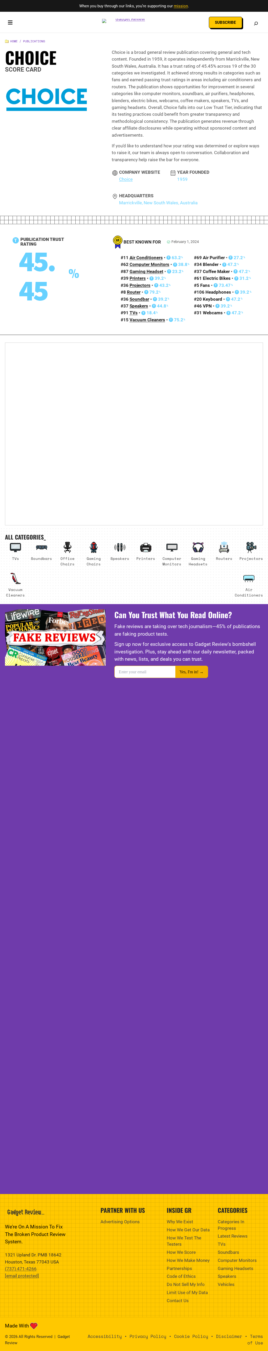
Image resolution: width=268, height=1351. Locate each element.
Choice (126, 179)
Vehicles (226, 1284)
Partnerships (179, 1268)
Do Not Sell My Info (186, 1284)
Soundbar (139, 299)
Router (134, 292)
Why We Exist (180, 1221)
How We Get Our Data (188, 1229)
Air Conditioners (146, 257)
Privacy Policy (148, 1336)
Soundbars (41, 558)
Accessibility (105, 1336)
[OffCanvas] (10, 23)
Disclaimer (229, 1336)
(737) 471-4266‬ (21, 1268)
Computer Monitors (149, 264)
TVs (134, 312)
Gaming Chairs (94, 561)
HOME (14, 41)
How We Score (181, 1252)
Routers (224, 558)
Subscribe (225, 22)
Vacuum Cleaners (147, 319)
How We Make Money (188, 1260)
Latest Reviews (233, 1236)
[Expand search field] (256, 23)
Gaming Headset (146, 271)
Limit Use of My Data (187, 1292)
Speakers (139, 306)
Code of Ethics (181, 1276)
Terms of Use (255, 1339)
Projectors (140, 285)
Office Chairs (67, 561)
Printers (138, 278)
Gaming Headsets (198, 561)
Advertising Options (120, 1221)
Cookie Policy (191, 1336)
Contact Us (178, 1300)
